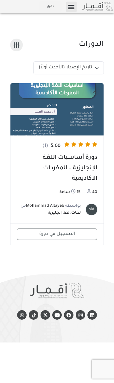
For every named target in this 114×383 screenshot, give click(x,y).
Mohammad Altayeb (45, 206)
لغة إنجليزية (58, 213)
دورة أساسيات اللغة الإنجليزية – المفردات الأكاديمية (70, 168)
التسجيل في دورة (57, 234)
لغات (76, 213)
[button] (71, 7)
